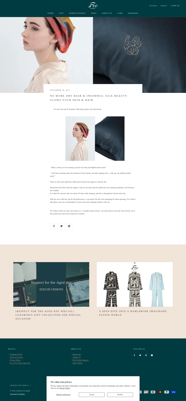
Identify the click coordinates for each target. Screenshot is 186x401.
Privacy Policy (15, 360)
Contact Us (76, 357)
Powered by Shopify (17, 394)
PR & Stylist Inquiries (81, 360)
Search (164, 5)
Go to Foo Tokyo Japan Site (20, 363)
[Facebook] (134, 355)
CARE (120, 13)
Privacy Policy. (65, 388)
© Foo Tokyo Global (20, 391)
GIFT (61, 13)
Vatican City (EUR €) (19, 385)
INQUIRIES (133, 13)
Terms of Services (16, 357)
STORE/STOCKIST (77, 13)
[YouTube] (152, 355)
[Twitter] (140, 355)
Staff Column (77, 363)
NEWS (94, 13)
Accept (91, 395)
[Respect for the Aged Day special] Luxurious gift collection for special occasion (48, 315)
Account (153, 5)
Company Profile (16, 354)
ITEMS (51, 13)
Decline (120, 395)
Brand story (77, 354)
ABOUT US (107, 13)
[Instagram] (146, 355)
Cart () (175, 6)
